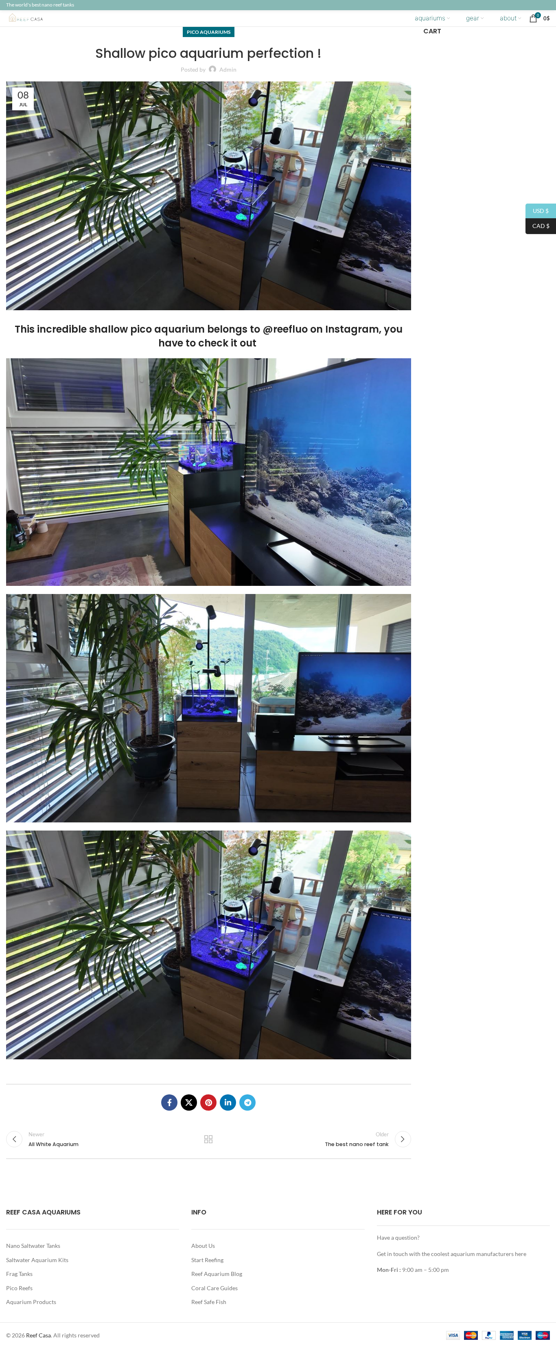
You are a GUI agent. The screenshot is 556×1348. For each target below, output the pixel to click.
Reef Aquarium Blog (216, 1273)
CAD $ (537, 226)
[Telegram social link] (247, 1102)
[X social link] (189, 1102)
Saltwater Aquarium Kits (37, 1259)
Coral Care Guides (214, 1287)
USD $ (537, 210)
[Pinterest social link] (208, 1102)
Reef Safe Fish (208, 1301)
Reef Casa (38, 1335)
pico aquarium (167, 329)
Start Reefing (207, 1259)
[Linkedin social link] (228, 1102)
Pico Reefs (19, 1287)
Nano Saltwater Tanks (33, 1245)
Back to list (208, 1139)
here (520, 1253)
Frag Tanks (19, 1273)
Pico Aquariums (208, 32)
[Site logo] (32, 17)
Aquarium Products (31, 1301)
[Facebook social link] (169, 1102)
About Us (203, 1245)
